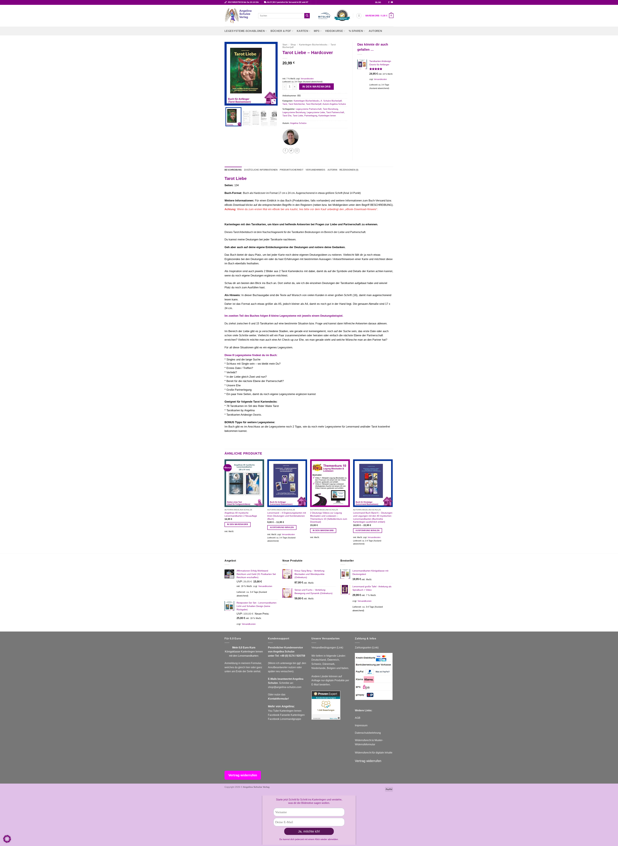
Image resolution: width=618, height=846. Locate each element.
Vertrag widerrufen (368, 761)
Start (284, 44)
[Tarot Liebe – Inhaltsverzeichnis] (251, 118)
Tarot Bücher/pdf (313, 104)
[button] (358, 15)
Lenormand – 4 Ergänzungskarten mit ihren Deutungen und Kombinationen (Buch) (286, 515)
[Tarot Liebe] (233, 116)
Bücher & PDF (281, 31)
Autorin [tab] (332, 170)
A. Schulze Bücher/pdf (331, 101)
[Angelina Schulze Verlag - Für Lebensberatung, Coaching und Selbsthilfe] (239, 16)
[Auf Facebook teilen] (285, 150)
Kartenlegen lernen (327, 115)
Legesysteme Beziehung (293, 112)
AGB (357, 717)
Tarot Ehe (286, 115)
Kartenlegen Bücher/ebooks (313, 44)
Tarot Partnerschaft (335, 112)
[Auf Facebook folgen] (389, 2)
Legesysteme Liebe (316, 112)
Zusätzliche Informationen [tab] (260, 170)
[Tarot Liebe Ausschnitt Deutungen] (269, 118)
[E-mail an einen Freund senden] (297, 150)
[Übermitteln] (307, 16)
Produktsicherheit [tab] (291, 170)
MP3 (316, 31)
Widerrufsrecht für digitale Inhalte (373, 752)
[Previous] (224, 506)
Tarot (284, 104)
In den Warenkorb (316, 86)
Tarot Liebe (298, 115)
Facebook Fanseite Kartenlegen (286, 715)
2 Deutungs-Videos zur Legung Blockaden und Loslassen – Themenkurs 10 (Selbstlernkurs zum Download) (328, 517)
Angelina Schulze (298, 123)
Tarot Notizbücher (296, 104)
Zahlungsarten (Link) (367, 647)
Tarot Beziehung (330, 109)
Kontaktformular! (278, 698)
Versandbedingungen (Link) (327, 647)
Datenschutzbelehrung (368, 732)
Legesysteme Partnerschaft (309, 109)
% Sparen (356, 31)
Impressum (361, 725)
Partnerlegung (310, 115)
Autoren (375, 31)
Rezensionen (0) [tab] (348, 170)
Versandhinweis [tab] (315, 170)
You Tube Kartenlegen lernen (284, 710)
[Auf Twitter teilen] (291, 150)
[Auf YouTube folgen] (392, 2)
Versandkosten (307, 79)
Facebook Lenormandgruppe (284, 719)
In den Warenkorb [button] (237, 524)
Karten (302, 31)
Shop (293, 44)
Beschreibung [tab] (233, 170)
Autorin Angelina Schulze (334, 104)
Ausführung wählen (282, 527)
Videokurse (334, 31)
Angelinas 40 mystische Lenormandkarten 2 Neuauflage (241, 514)
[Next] (392, 506)
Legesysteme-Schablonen (245, 31)
